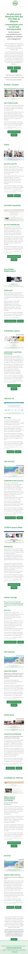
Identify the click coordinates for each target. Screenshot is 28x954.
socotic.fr (10, 907)
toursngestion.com (14, 584)
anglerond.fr (10, 768)
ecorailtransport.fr (14, 131)
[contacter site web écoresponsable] (1, 3)
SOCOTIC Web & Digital (12, 127)
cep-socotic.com (10, 517)
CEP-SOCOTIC (16, 251)
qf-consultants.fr (10, 321)
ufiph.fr (10, 195)
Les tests (17, 67)
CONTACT (14, 71)
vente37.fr (10, 451)
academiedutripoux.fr (14, 842)
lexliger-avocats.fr (10, 642)
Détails (10, 67)
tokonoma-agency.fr (14, 385)
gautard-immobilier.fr (14, 256)
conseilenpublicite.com (14, 702)
